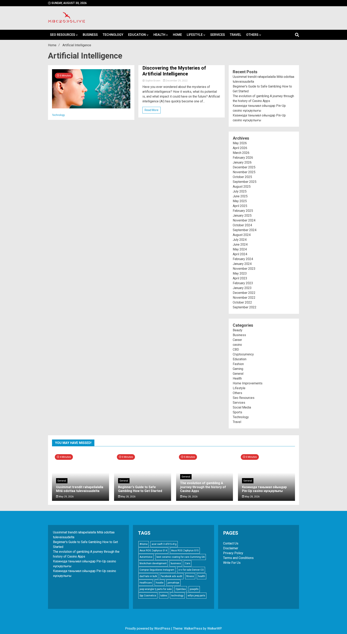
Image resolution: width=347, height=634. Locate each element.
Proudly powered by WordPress (148, 628)
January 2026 (242, 162)
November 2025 (244, 172)
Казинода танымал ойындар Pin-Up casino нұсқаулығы (264, 489)
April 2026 (240, 148)
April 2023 (240, 278)
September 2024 (244, 230)
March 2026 (241, 153)
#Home (144, 544)
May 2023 (240, 273)
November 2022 (244, 298)
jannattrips (173, 582)
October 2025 (242, 177)
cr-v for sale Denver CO (191, 569)
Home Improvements (247, 383)
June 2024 (240, 244)
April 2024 (240, 254)
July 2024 (240, 240)
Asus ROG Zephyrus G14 (153, 550)
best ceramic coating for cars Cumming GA (180, 557)
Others (252, 35)
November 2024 (244, 220)
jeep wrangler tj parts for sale (156, 589)
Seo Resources (62, 35)
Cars (187, 563)
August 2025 (242, 186)
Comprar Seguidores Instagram (157, 569)
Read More (151, 110)
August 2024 (242, 235)
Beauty (237, 330)
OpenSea (181, 589)
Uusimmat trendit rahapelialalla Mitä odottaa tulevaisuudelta (79, 489)
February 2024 (243, 259)
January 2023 (242, 288)
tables (163, 595)
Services (217, 35)
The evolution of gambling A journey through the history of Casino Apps (203, 487)
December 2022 (244, 293)
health (201, 576)
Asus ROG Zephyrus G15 (185, 550)
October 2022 (242, 302)
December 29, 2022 (176, 80)
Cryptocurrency (243, 354)
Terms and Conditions (238, 558)
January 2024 (242, 264)
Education (137, 35)
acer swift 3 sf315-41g (164, 544)
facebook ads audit (171, 576)
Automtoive (146, 557)
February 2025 (243, 211)
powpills (194, 589)
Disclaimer (230, 548)
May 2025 (240, 201)
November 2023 (244, 269)
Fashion (238, 364)
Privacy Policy (233, 553)
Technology (113, 35)
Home (177, 35)
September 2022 (244, 307)
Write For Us (232, 563)
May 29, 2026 (66, 496)
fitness (190, 576)
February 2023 (243, 283)
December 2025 (244, 167)
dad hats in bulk (148, 576)
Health (159, 35)
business (176, 563)
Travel (235, 35)
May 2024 (240, 249)
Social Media (242, 407)
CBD (236, 349)
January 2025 (242, 215)
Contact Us (230, 543)
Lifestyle (195, 35)
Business (90, 35)
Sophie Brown (153, 80)
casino (237, 345)
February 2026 (243, 158)
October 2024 (242, 225)
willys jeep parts (196, 595)
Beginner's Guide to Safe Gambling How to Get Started (140, 489)
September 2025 (244, 182)
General (238, 374)
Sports (237, 412)
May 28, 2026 (128, 496)
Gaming (238, 369)
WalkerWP (214, 628)
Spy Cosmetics (148, 595)
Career (237, 340)
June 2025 (240, 196)
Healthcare (146, 582)
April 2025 (240, 206)
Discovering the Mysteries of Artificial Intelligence (174, 71)
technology (177, 595)
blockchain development (153, 563)
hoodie (159, 582)
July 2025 (240, 191)
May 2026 (240, 143)
